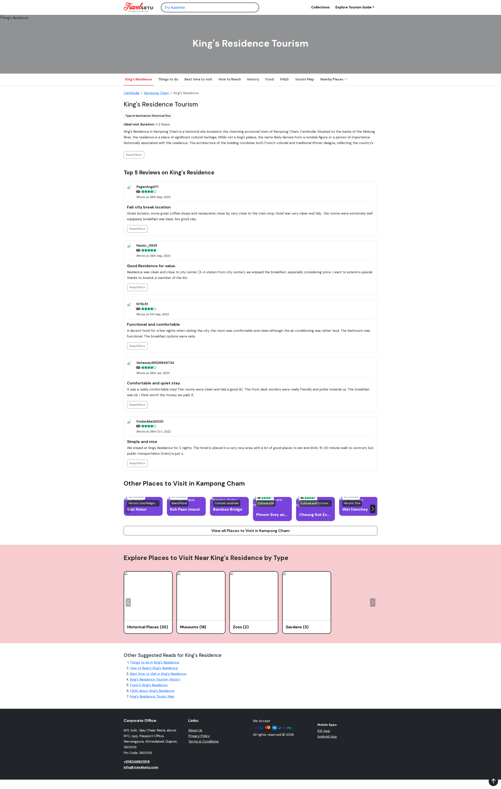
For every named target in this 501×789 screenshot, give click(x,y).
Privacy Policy (199, 736)
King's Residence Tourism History (155, 679)
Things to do (168, 79)
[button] (372, 509)
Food (269, 79)
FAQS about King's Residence (152, 691)
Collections (320, 7)
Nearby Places (332, 79)
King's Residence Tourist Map (152, 696)
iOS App (323, 731)
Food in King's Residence (149, 685)
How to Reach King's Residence (154, 668)
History (253, 79)
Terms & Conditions (203, 741)
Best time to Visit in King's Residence (158, 674)
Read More (134, 155)
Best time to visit (198, 79)
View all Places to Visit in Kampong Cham (250, 530)
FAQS (284, 79)
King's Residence (138, 79)
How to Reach (230, 79)
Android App (327, 736)
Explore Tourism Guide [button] (353, 7)
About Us (195, 730)
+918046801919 (137, 761)
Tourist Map (304, 79)
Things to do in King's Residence (154, 662)
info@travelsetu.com (141, 767)
